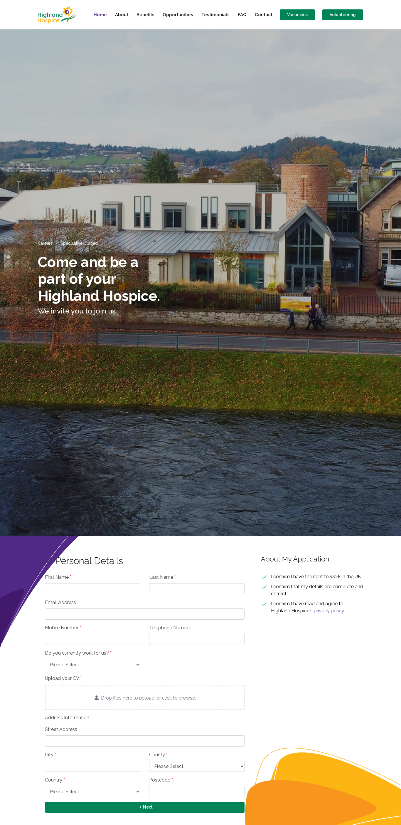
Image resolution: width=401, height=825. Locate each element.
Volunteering (343, 14)
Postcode (161, 780)
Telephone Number (170, 628)
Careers (45, 243)
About (121, 14)
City (50, 754)
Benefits (145, 14)
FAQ (242, 14)
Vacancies (297, 14)
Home (100, 14)
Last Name (162, 577)
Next (147, 807)
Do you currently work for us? (78, 653)
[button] (145, 697)
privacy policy (329, 610)
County (158, 754)
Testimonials (215, 14)
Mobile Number (63, 628)
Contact (263, 14)
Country (55, 780)
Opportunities (178, 14)
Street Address (62, 729)
